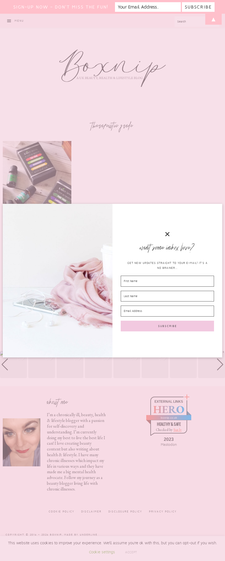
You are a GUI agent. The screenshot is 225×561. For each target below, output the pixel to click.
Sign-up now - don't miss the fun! (60, 7)
